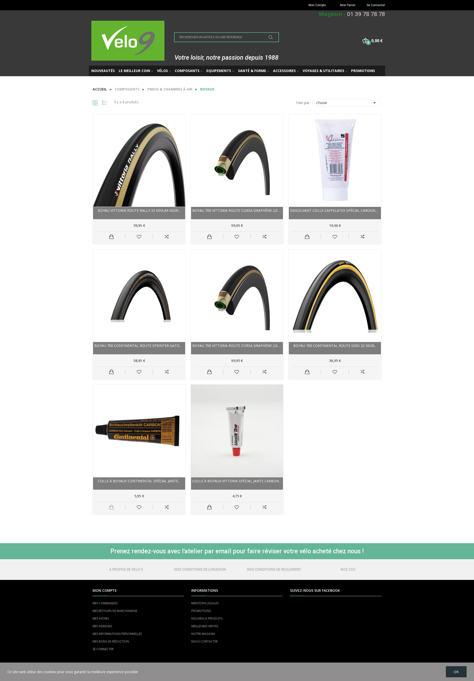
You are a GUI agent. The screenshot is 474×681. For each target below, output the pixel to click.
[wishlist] (139, 236)
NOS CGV (348, 570)
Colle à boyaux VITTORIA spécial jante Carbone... (237, 481)
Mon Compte (317, 5)
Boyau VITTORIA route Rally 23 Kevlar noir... (139, 210)
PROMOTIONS (201, 611)
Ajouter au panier (111, 236)
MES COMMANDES (105, 603)
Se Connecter (376, 5)
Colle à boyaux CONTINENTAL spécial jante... (139, 481)
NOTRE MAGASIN (203, 634)
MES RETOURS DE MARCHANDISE (115, 611)
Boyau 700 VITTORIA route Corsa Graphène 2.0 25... (237, 345)
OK (456, 671)
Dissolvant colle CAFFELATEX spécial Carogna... (335, 210)
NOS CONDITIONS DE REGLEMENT (274, 570)
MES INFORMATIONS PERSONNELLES (117, 634)
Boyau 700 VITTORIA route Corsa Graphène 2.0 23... (237, 210)
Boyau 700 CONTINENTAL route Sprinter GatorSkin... (139, 345)
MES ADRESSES (102, 626)
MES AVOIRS (101, 618)
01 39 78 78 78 (366, 14)
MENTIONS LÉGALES (204, 603)
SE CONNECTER (103, 649)
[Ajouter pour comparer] (166, 236)
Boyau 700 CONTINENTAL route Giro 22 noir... (334, 345)
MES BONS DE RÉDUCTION (111, 641)
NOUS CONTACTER (204, 641)
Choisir (346, 103)
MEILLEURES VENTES (204, 626)
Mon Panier (348, 5)
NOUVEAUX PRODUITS (206, 618)
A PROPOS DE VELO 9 (126, 570)
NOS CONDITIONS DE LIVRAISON (200, 570)
